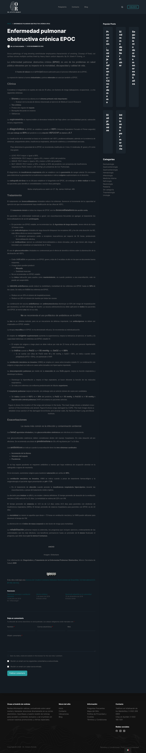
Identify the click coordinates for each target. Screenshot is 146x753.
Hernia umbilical (41, 594)
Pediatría (106, 187)
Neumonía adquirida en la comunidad (78, 594)
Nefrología (107, 181)
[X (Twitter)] (120, 731)
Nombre (11, 627)
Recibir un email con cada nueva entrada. (26, 667)
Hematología (108, 173)
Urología (106, 195)
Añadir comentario (14, 636)
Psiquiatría (62, 7)
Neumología (108, 184)
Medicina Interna (109, 178)
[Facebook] (117, 731)
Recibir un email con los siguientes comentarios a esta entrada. (34, 661)
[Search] (122, 7)
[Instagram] (124, 731)
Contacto (75, 7)
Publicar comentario (17, 673)
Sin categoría (108, 190)
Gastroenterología (110, 167)
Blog (86, 7)
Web (69, 627)
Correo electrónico (45, 627)
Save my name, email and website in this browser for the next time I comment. (36, 656)
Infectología (108, 175)
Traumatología (109, 192)
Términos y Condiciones (109, 747)
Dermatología (108, 164)
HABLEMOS (133, 7)
